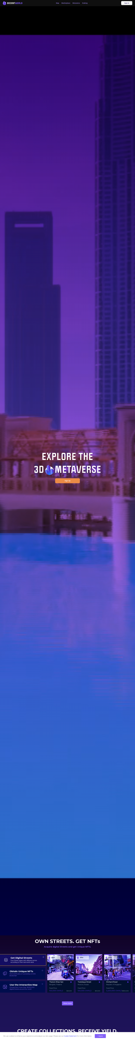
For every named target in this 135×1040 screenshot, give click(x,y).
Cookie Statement (70, 1036)
